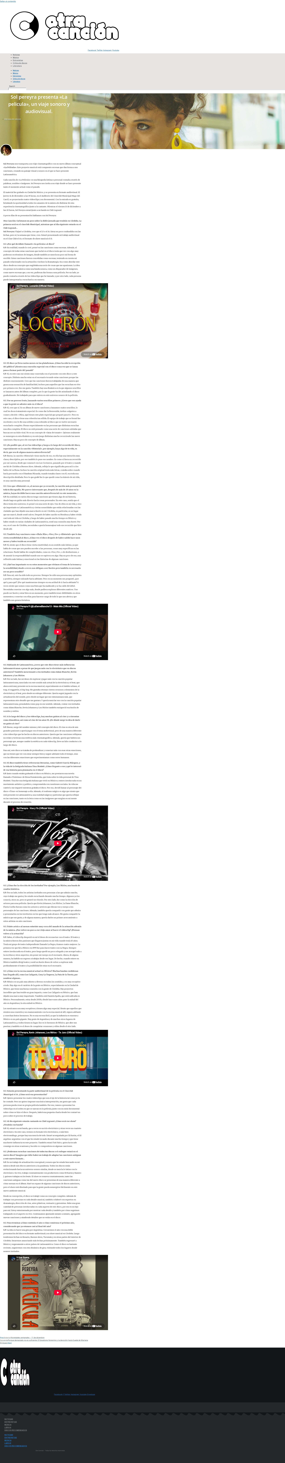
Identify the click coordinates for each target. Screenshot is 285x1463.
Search (3, 10)
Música (16, 57)
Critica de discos (20, 63)
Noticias (16, 55)
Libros (7, 1427)
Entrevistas (18, 60)
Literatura (17, 66)
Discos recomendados (15, 1430)
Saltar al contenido (8, 1)
